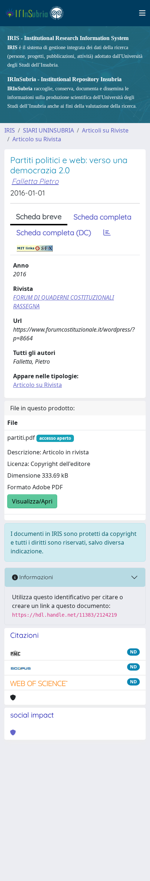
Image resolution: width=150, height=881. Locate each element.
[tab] (107, 232)
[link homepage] (37, 13)
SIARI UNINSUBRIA (48, 130)
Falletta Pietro (35, 181)
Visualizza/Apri (32, 501)
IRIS (9, 130)
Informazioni (35, 577)
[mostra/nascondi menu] (142, 13)
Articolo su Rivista (36, 139)
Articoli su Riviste (105, 130)
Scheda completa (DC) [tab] (53, 232)
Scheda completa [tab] (102, 216)
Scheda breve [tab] (39, 216)
